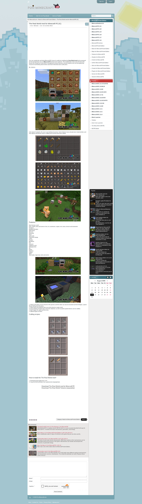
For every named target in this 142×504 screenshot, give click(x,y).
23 (110, 292)
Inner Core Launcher (97, 123)
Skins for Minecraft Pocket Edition (100, 65)
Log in (110, 1)
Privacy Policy (47, 502)
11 (95, 290)
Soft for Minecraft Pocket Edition (100, 62)
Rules (41, 502)
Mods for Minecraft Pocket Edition (100, 48)
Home (31, 16)
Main (44, 7)
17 (92, 292)
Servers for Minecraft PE (98, 74)
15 (107, 290)
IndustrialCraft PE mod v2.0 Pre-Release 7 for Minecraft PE (52, 426)
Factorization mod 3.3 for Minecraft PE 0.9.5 (48, 451)
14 (104, 290)
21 (104, 292)
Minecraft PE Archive (97, 43)
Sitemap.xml (55, 502)
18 (95, 292)
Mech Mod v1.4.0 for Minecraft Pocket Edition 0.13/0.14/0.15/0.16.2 (54, 432)
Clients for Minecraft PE (98, 60)
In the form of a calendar (108, 277)
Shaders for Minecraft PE (98, 57)
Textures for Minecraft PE (98, 54)
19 (98, 292)
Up (30, 497)
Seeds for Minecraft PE (98, 76)
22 (107, 292)
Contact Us (35, 502)
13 (102, 290)
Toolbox (94, 120)
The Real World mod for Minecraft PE (62, 386)
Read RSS (28, 2)
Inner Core (44, 380)
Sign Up (101, 1)
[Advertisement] (101, 160)
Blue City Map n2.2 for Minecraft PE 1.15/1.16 (49, 445)
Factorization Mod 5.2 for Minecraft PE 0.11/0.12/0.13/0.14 (52, 438)
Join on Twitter (56, 16)
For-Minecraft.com (32, 19)
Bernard (36, 25)
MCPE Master (95, 128)
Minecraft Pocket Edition (98, 46)
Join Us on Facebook (42, 16)
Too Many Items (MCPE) (98, 125)
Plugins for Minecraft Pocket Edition (101, 71)
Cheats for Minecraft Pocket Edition (101, 68)
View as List (110, 277)
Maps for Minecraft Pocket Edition (100, 51)
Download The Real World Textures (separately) (58, 388)
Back (83, 419)
